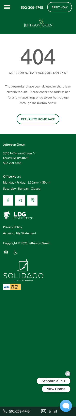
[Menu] (7, 7)
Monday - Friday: (14, 182)
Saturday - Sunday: (16, 188)
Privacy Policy (12, 227)
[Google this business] (32, 200)
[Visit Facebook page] (8, 200)
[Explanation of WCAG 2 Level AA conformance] (12, 286)
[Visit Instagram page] (20, 200)
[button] (59, 7)
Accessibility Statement (19, 233)
